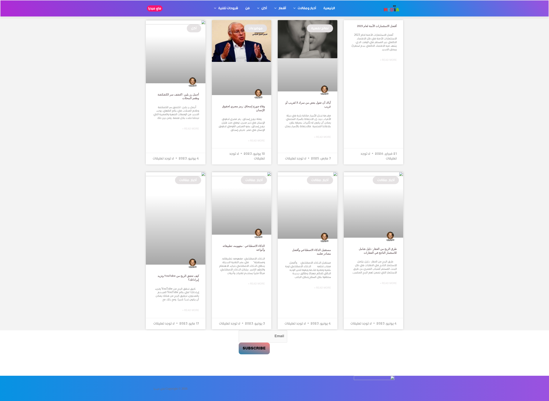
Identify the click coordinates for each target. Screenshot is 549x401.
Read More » (388, 59)
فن (247, 8)
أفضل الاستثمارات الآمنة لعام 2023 (377, 26)
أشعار (282, 8)
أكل (264, 8)
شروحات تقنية (228, 8)
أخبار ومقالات (307, 8)
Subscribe (254, 348)
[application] (295, 8)
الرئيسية (329, 8)
